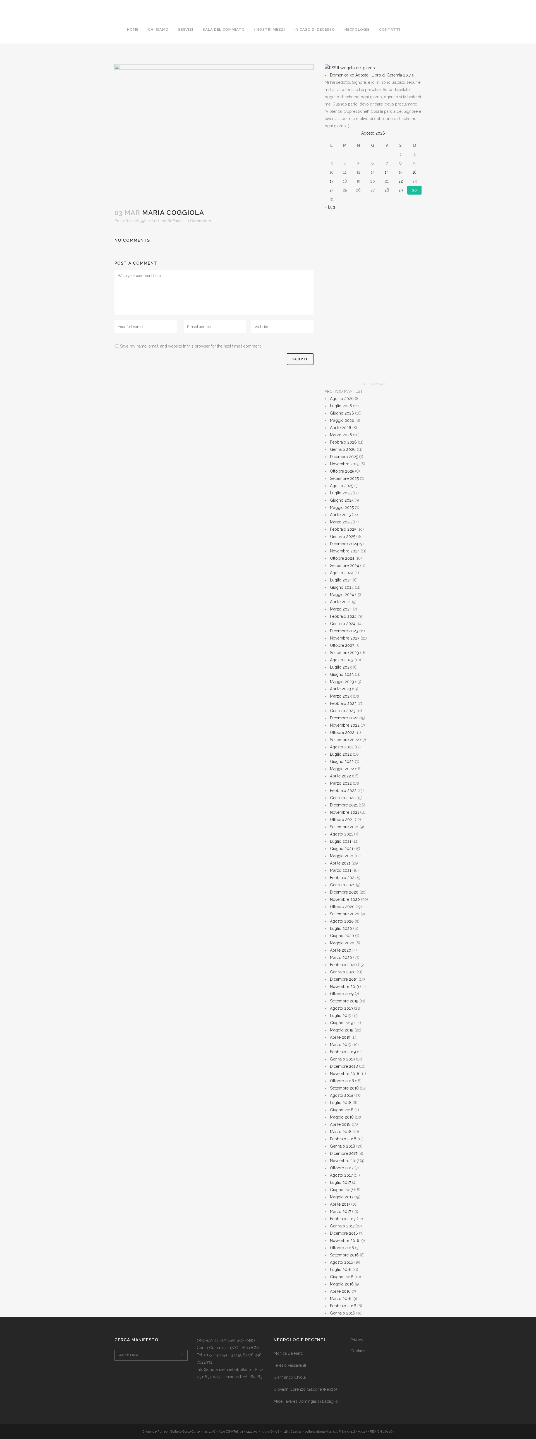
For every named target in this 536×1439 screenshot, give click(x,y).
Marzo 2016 (340, 1298)
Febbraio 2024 (343, 616)
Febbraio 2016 (343, 1306)
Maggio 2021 (341, 856)
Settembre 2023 (344, 652)
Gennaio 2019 (342, 1059)
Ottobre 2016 (342, 1248)
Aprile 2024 (340, 602)
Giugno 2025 (341, 500)
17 (331, 181)
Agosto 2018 (341, 1095)
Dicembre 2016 (344, 1233)
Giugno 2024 (342, 587)
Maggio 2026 (342, 420)
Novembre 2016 (344, 1240)
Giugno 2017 (341, 1189)
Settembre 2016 (344, 1255)
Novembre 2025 (344, 464)
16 (414, 172)
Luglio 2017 (340, 1182)
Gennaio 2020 (343, 972)
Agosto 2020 (342, 921)
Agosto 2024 (341, 573)
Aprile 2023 (340, 689)
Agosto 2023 (341, 660)
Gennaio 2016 (342, 1313)
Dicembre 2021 (344, 805)
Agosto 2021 (341, 834)
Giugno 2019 (341, 1023)
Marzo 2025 (340, 522)
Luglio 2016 (340, 1269)
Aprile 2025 (340, 515)
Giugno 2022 (342, 761)
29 (400, 190)
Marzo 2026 (341, 435)
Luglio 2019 (340, 1015)
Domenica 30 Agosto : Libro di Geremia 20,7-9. (372, 75)
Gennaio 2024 (342, 623)
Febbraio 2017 (343, 1219)
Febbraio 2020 (343, 964)
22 (400, 181)
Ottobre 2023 (342, 645)
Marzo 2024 (341, 609)
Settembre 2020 (344, 914)
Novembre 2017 (344, 1160)
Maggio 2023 (342, 681)
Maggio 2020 (342, 943)
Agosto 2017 (341, 1175)
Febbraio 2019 (343, 1052)
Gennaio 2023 (342, 710)
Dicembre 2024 (344, 544)
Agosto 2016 (341, 1262)
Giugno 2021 (341, 848)
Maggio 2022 (342, 769)
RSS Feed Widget (373, 384)
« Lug (330, 207)
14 (387, 172)
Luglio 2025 (340, 493)
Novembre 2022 (345, 725)
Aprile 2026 (340, 427)
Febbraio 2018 (343, 1139)
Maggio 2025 (342, 507)
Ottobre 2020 (342, 906)
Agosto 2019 (341, 1008)
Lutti (156, 221)
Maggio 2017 (341, 1197)
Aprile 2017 (340, 1204)
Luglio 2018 (340, 1102)
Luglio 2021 (340, 841)
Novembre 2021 (344, 812)
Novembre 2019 (344, 986)
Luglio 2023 (341, 667)
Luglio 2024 (341, 580)
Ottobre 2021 (342, 819)
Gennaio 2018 (342, 1146)
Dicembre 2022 (344, 718)
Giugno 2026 (342, 413)
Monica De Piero (288, 1353)
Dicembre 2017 (343, 1153)
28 (386, 190)
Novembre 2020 (345, 899)
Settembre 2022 (344, 740)
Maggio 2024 (342, 594)
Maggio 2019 (341, 1030)
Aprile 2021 (340, 863)
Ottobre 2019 (342, 994)
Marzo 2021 (340, 870)
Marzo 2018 (340, 1131)
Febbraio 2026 (343, 442)
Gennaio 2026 (343, 449)
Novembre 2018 (344, 1073)
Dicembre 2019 (344, 979)
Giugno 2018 (341, 1110)
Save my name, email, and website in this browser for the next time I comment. (191, 346)
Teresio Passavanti (290, 1365)
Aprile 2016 (340, 1291)
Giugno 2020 (342, 935)
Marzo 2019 (340, 1044)
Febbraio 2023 (343, 703)
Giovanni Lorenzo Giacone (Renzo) (305, 1389)
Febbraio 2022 (343, 790)
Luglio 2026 (341, 406)
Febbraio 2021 (343, 877)
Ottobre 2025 (342, 471)
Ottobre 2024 (342, 558)
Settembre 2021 (344, 827)
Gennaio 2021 (342, 885)
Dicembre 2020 (344, 892)
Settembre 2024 (344, 565)
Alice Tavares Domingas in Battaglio (306, 1401)
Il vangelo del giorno (356, 68)
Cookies (357, 1351)
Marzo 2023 (341, 696)
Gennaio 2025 (342, 536)
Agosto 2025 (341, 485)
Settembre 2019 (344, 1001)
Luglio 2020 (341, 928)
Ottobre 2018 (342, 1081)
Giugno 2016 (341, 1277)
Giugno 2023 (342, 674)
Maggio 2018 (342, 1117)
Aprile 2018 (340, 1124)
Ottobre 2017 (341, 1168)
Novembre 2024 (345, 551)
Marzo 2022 (341, 783)
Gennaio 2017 (342, 1226)
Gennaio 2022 (342, 798)
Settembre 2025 (344, 478)
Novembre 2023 (345, 638)
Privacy (356, 1340)
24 (331, 190)
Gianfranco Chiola (290, 1377)
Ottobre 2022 (342, 732)
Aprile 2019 (340, 1037)
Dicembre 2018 (344, 1066)
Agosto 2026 (342, 398)
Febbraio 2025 (343, 529)
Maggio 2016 (342, 1284)
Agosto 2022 (341, 747)
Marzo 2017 (340, 1211)
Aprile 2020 (340, 950)
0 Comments (198, 221)
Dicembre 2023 (344, 631)
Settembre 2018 (344, 1088)
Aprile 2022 (340, 776)
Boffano (175, 221)
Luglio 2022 (341, 754)
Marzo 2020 (341, 957)
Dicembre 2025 (344, 456)
